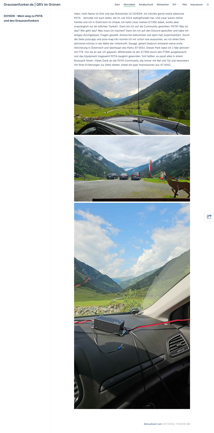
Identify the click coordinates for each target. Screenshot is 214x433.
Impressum (197, 4)
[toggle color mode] (207, 4)
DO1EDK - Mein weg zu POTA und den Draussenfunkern (23, 18)
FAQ (184, 4)
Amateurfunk (146, 4)
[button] (209, 216)
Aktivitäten (129, 4)
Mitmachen (163, 4)
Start (117, 4)
